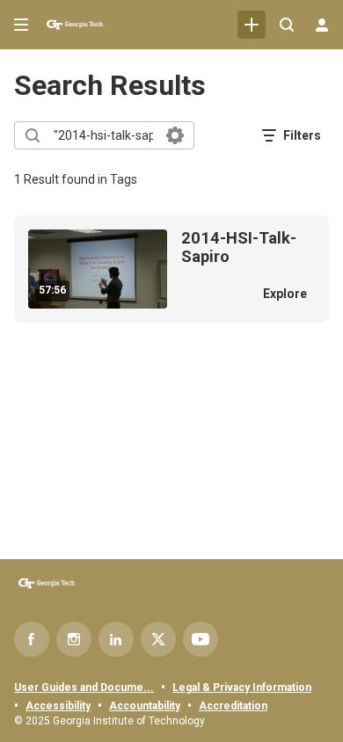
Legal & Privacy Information (241, 687)
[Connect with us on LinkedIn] (116, 639)
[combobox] (103, 135)
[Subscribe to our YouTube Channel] (200, 639)
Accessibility (58, 706)
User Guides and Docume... (84, 687)
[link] (251, 25)
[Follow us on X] (158, 639)
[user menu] (322, 25)
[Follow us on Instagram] (73, 639)
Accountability (144, 706)
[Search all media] (287, 25)
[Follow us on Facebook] (31, 639)
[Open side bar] (21, 25)
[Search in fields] (175, 135)
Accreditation (233, 706)
